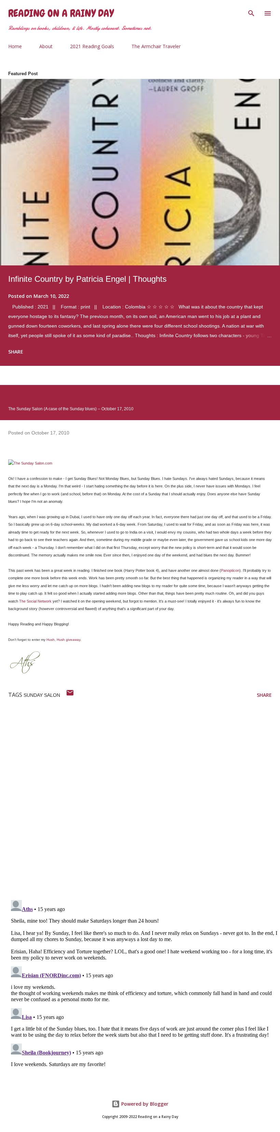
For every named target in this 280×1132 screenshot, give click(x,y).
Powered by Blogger (144, 1104)
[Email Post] (70, 695)
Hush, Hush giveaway (63, 639)
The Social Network (35, 601)
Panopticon (230, 570)
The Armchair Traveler (156, 46)
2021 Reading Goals (92, 46)
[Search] (251, 12)
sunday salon (42, 695)
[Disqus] (144, 805)
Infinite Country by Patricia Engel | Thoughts (87, 279)
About (46, 46)
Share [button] (15, 351)
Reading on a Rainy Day (61, 13)
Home (15, 46)
